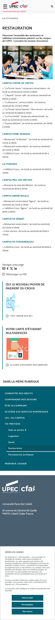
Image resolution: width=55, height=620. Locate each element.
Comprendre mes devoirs (21, 399)
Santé (11, 442)
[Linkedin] (15, 269)
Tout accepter (27, 598)
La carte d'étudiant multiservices (29, 365)
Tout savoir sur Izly (21, 316)
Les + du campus (15, 418)
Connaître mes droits (19, 393)
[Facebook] (8, 269)
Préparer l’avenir (16, 463)
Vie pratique (13, 424)
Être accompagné (16, 405)
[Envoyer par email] (3, 269)
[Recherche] (53, 4)
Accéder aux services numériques (26, 411)
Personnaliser (27, 605)
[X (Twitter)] (11, 269)
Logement (13, 436)
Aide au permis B (17, 430)
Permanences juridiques (21, 454)
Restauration (15, 448)
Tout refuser (27, 612)
